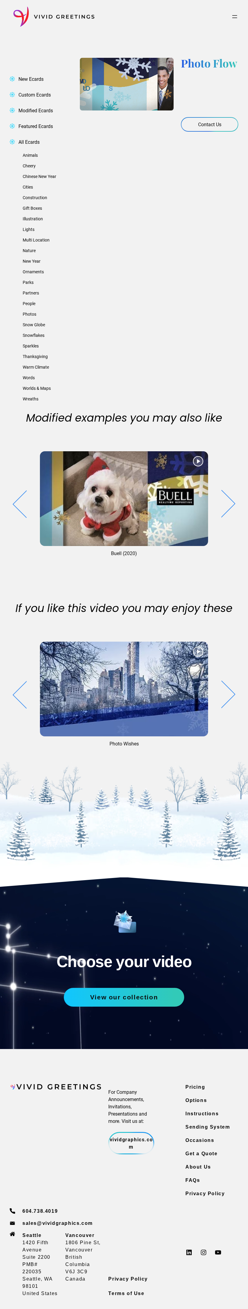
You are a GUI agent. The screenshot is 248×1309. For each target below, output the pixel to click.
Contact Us (209, 124)
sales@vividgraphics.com (57, 1223)
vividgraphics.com (131, 1143)
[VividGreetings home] (52, 16)
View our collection (124, 997)
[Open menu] (234, 16)
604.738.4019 (40, 1211)
